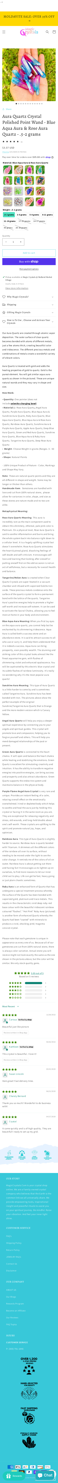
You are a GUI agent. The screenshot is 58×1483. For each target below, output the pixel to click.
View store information (16, 288)
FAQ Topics (11, 1324)
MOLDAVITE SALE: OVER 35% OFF (29, 16)
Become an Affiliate (16, 1310)
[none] (8, 169)
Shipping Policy (13, 1243)
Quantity (6, 236)
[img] (9, 1015)
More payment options (29, 269)
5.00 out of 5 (37, 973)
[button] (3, 32)
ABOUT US (11, 1289)
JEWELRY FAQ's (13, 1256)
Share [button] (9, 109)
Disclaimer (11, 1270)
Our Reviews (12, 1317)
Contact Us (11, 1263)
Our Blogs (11, 1296)
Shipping (5, 152)
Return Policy (13, 1250)
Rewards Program (15, 1303)
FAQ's (9, 1236)
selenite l (23, 403)
